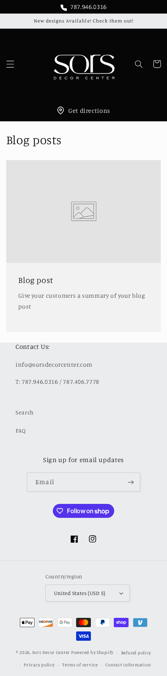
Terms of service (80, 664)
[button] (10, 64)
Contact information (128, 664)
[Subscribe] (130, 482)
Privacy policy (39, 664)
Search (25, 412)
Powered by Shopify (92, 652)
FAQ (21, 430)
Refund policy (136, 652)
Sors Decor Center (51, 652)
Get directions (89, 110)
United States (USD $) (80, 593)
